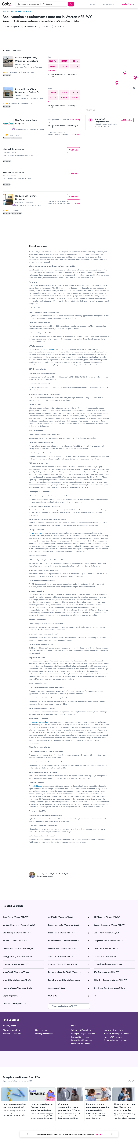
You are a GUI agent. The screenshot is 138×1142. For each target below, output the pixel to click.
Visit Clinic (73, 150)
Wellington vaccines (44, 1033)
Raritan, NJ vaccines (80, 1037)
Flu (93, 290)
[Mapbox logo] (91, 110)
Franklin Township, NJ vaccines (117, 1033)
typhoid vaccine (38, 786)
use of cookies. (97, 1134)
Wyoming (10, 11)
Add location (126, 120)
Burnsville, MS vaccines (81, 1040)
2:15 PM (75, 66)
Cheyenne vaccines (11, 1030)
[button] (117, 83)
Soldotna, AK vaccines (81, 1030)
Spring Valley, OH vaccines (115, 1040)
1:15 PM (64, 61)
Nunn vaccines (41, 1030)
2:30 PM (75, 97)
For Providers (108, 4)
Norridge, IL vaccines (113, 1030)
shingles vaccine (38, 533)
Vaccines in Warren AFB (23, 11)
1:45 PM (53, 66)
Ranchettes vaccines (12, 1033)
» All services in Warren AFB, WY (63, 1006)
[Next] (133, 1080)
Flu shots (32, 285)
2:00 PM (63, 66)
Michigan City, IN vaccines (83, 1033)
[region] (111, 79)
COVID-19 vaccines (48, 349)
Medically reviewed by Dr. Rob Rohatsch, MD (52, 874)
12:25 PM (52, 61)
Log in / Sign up (128, 4)
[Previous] (129, 1080)
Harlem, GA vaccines (113, 1037)
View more (51, 71)
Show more (76, 134)
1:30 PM (75, 61)
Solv (4, 11)
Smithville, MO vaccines (81, 1043)
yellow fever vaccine (40, 722)
